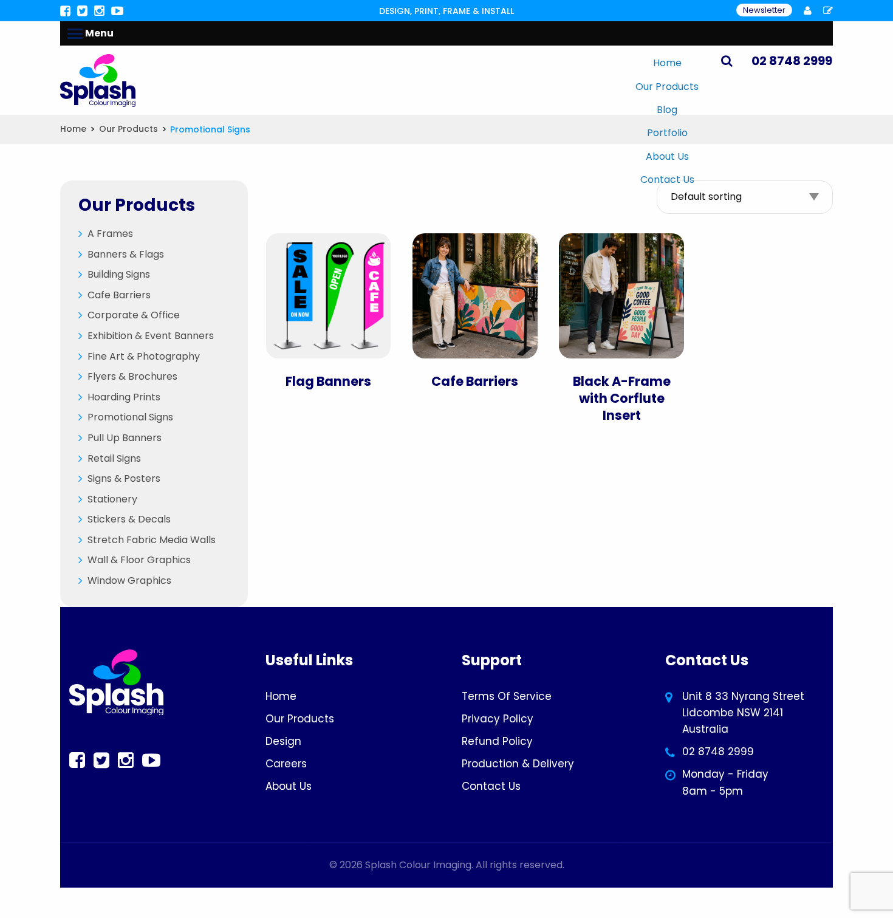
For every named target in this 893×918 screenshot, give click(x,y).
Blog (667, 110)
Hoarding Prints (123, 397)
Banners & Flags (125, 254)
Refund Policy (497, 741)
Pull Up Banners (124, 438)
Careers (286, 763)
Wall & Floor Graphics (139, 560)
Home (667, 63)
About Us (667, 156)
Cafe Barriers (119, 295)
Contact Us (667, 180)
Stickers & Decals (129, 519)
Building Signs (118, 274)
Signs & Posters (123, 478)
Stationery (112, 499)
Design (283, 741)
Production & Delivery (518, 763)
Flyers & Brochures (132, 376)
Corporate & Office (133, 315)
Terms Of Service (507, 696)
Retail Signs (114, 458)
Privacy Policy (497, 718)
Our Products (667, 87)
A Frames (110, 234)
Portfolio (667, 133)
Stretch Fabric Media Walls (151, 540)
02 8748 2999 (718, 751)
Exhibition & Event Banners (150, 336)
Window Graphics (129, 580)
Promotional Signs (130, 417)
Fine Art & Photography (143, 356)
